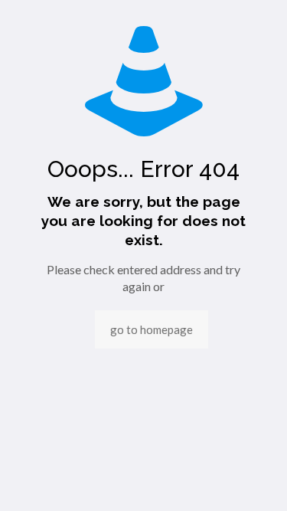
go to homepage (151, 329)
